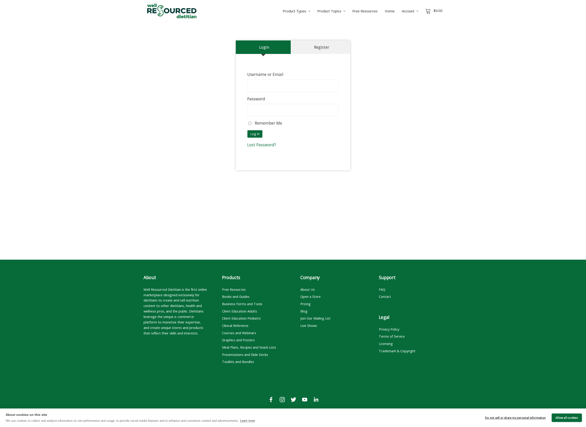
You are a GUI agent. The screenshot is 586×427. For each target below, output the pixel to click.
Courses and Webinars (239, 333)
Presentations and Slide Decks (245, 354)
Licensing (386, 343)
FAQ (382, 289)
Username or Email (265, 74)
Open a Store (310, 296)
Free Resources (364, 11)
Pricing (305, 304)
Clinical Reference (235, 325)
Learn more (247, 420)
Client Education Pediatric (241, 318)
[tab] (263, 47)
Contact (385, 296)
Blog (303, 311)
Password (256, 98)
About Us (307, 289)
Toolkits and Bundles (238, 361)
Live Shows (308, 325)
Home (390, 11)
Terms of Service (392, 336)
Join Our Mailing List (315, 318)
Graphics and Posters (238, 340)
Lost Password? (261, 144)
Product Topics (329, 11)
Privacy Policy (389, 329)
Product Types (294, 11)
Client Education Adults (239, 311)
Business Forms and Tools (242, 304)
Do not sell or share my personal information (515, 418)
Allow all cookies (567, 418)
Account (408, 11)
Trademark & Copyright (397, 351)
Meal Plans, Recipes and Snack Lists (249, 347)
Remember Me (268, 123)
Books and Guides (236, 296)
